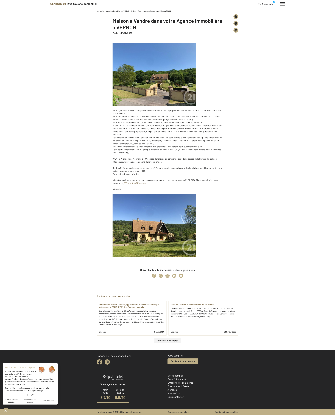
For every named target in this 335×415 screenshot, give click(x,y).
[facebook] (99, 362)
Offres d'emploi (175, 375)
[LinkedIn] (174, 276)
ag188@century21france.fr (134, 183)
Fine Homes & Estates (179, 386)
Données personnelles (178, 412)
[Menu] (282, 3)
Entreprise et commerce (180, 382)
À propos (172, 389)
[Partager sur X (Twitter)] (235, 23)
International (174, 393)
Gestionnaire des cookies (226, 412)
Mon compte (267, 4)
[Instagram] (161, 276)
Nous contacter (176, 396)
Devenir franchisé (177, 379)
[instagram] (107, 362)
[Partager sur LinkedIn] (235, 30)
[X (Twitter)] (167, 276)
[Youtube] (181, 276)
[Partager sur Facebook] (235, 16)
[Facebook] (154, 276)
